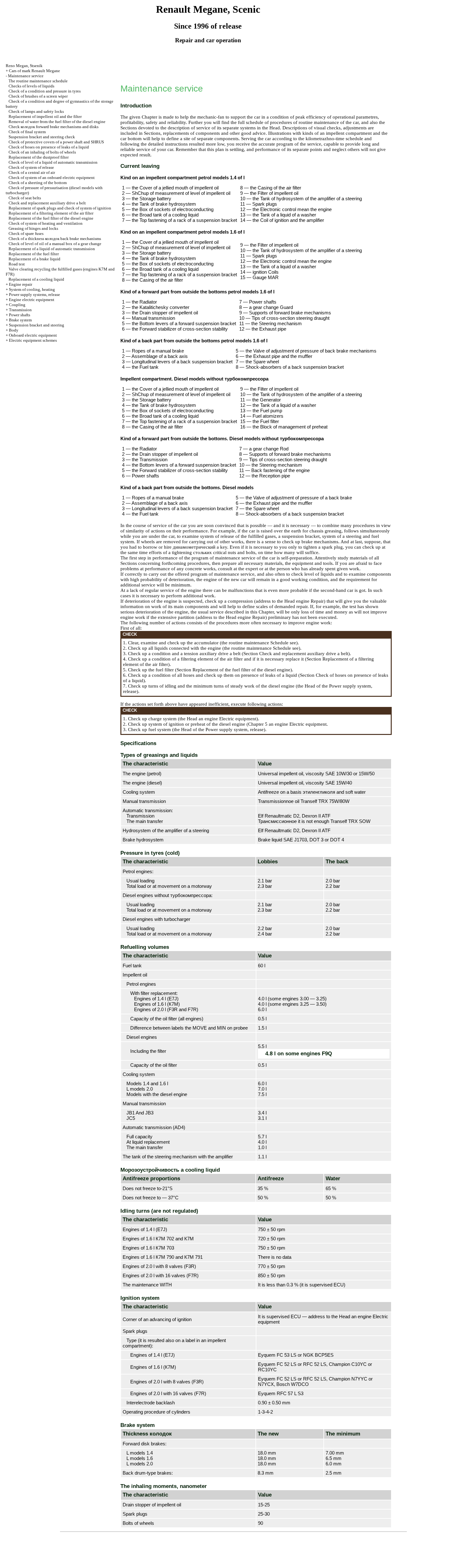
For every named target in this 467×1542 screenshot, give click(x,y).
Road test (17, 264)
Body (13, 330)
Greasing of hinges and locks (33, 228)
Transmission (20, 309)
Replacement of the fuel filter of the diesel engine (51, 218)
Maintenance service (26, 75)
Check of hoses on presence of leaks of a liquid (49, 147)
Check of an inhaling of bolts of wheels (42, 152)
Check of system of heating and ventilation (46, 223)
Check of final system (27, 131)
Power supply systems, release (34, 294)
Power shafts (19, 314)
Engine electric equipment (31, 299)
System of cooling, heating (32, 289)
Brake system (20, 320)
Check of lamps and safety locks (36, 111)
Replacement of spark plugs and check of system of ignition (60, 208)
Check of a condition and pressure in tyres (45, 91)
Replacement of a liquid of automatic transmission (52, 248)
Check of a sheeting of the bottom (38, 182)
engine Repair (309, 601)
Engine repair (20, 284)
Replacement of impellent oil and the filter (45, 116)
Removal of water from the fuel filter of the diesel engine (57, 121)
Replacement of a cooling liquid (36, 279)
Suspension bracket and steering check (42, 136)
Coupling (17, 304)
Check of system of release (31, 167)
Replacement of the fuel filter (34, 253)
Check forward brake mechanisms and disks (53, 126)
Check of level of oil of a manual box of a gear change (55, 243)
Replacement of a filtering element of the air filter (51, 213)
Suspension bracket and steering (36, 325)
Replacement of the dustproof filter (39, 157)
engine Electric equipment (229, 718)
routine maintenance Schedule (257, 642)
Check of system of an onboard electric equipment (52, 177)
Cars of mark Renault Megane (34, 70)
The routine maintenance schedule (38, 81)
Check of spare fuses (26, 233)
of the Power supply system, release (228, 729)
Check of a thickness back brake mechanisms (55, 238)
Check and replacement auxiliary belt (47, 203)
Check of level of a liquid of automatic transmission (53, 162)
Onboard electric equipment (33, 335)
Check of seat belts (25, 197)
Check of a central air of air (32, 172)
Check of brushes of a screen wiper (38, 96)
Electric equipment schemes (33, 340)
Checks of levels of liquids (31, 86)
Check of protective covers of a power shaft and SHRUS (56, 142)
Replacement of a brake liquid (34, 259)
